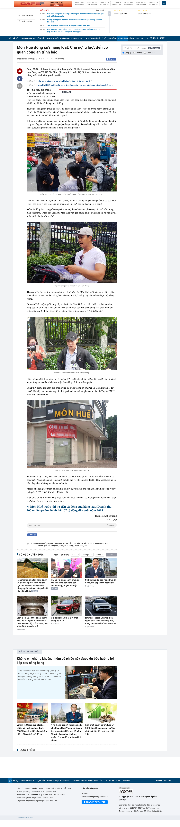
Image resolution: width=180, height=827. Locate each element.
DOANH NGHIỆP (53, 38)
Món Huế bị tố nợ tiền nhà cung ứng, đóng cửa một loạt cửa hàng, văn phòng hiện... (74, 85)
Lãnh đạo (151, 53)
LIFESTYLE (139, 38)
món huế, (42, 543)
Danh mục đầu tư (27, 21)
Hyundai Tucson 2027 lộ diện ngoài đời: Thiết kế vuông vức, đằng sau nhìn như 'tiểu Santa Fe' (100, 621)
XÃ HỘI (16, 38)
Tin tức (139, 53)
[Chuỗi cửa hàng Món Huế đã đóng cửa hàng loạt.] (72, 434)
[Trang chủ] (10, 38)
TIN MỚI (66, 92)
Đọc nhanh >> (101, 10)
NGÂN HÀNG (65, 38)
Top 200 (167, 781)
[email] (19, 86)
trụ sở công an (81, 546)
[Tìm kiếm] (154, 48)
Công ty (128, 53)
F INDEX (161, 38)
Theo (71, 525)
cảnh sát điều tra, (76, 543)
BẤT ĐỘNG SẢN (39, 38)
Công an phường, (66, 546)
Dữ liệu (153, 38)
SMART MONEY (77, 38)
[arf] (72, 528)
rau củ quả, (42, 546)
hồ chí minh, (89, 543)
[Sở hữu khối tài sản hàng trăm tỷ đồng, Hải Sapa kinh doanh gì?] (101, 568)
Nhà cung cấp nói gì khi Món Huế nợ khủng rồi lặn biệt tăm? (64, 81)
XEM (111, 555)
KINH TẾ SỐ (112, 38)
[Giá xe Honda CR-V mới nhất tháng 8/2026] (66, 606)
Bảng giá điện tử (27, 15)
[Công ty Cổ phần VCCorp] (141, 790)
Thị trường (59, 59)
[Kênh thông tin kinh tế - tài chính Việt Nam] (43, 4)
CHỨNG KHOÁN (26, 38)
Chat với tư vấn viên (95, 802)
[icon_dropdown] (164, 3)
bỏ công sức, (53, 546)
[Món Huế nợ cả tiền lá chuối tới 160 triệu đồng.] (72, 343)
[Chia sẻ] (19, 78)
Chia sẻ (111, 59)
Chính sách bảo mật (25, 818)
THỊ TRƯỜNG (123, 38)
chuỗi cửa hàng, (102, 543)
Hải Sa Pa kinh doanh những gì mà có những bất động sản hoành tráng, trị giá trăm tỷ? (65, 583)
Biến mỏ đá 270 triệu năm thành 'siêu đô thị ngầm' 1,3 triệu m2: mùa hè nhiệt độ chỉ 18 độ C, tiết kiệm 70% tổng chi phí (32, 622)
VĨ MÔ (104, 38)
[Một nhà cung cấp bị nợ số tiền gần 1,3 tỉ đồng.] (72, 252)
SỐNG (131, 38)
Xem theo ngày (61, 555)
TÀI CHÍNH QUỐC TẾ (92, 38)
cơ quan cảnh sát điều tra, (57, 543)
